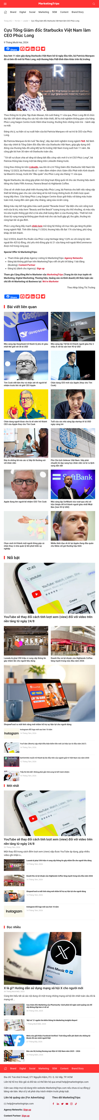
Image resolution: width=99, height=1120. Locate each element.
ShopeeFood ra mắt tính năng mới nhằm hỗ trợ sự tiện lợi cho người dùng (37, 724)
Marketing (44, 12)
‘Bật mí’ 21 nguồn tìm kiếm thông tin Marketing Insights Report (51, 1020)
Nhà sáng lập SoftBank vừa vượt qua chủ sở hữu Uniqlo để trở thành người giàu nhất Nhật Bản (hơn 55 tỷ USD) (71, 504)
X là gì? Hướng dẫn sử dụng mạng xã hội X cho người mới (43, 988)
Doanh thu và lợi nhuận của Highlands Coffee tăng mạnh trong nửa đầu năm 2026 (59, 876)
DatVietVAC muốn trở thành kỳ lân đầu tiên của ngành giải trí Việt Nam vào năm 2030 (54, 758)
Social (32, 12)
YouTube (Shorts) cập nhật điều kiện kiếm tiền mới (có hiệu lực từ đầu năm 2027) (53, 744)
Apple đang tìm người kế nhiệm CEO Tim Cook (25, 501)
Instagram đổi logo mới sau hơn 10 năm (36, 729)
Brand (13, 12)
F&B (83, 141)
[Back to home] (49, 4)
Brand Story (78, 12)
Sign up (27, 1109)
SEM (54, 12)
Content (64, 12)
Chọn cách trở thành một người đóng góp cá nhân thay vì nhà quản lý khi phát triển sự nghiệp (24, 546)
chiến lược (37, 226)
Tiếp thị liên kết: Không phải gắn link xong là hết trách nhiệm (44, 772)
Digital (22, 12)
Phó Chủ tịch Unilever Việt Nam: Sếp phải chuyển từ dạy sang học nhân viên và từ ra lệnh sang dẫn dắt (72, 463)
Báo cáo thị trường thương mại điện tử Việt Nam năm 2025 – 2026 (53, 1051)
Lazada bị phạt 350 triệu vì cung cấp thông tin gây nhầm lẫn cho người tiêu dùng (59, 860)
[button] (5, 4)
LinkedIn (33, 167)
